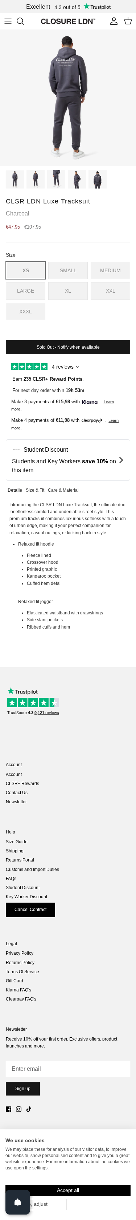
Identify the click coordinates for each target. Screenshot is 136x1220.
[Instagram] (18, 1109)
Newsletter (16, 801)
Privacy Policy (19, 953)
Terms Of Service (22, 971)
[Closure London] (68, 21)
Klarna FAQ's (18, 990)
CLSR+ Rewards (22, 783)
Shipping (15, 850)
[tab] (15, 489)
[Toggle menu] (8, 21)
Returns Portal (20, 860)
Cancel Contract (30, 909)
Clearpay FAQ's (21, 999)
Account (14, 774)
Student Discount (23, 887)
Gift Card (14, 980)
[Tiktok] (29, 1109)
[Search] (24, 21)
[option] (68, 97)
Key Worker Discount (26, 896)
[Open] (17, 1202)
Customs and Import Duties (32, 869)
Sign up (22, 1088)
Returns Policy (20, 962)
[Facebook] (8, 1109)
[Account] (112, 21)
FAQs (11, 878)
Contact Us (17, 792)
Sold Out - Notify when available (68, 347)
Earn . (48, 379)
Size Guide (17, 841)
